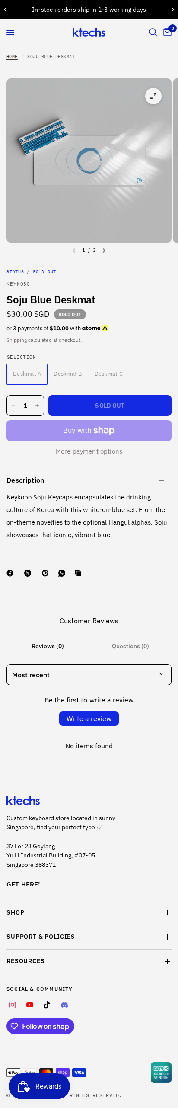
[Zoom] (153, 96)
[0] (166, 32)
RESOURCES (25, 961)
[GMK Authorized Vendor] (161, 1072)
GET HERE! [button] (23, 884)
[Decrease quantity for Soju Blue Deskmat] (13, 406)
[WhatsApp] (63, 573)
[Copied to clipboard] (80, 573)
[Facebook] (11, 573)
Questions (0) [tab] (130, 646)
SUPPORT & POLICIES (40, 937)
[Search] (153, 32)
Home (12, 56)
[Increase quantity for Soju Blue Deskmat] (37, 406)
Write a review (89, 718)
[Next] (104, 250)
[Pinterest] (47, 573)
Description (25, 480)
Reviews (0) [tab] (48, 646)
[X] (29, 573)
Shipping (16, 340)
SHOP (15, 912)
